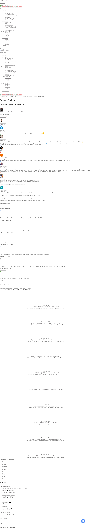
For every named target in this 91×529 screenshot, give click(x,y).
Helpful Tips (8, 32)
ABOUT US (5, 38)
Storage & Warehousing (10, 27)
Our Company (8, 42)
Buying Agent (8, 22)
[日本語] (13, 6)
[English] (5, 6)
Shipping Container (9, 30)
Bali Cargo (7, 17)
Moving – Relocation (9, 18)
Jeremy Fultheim (4, 157)
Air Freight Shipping (9, 13)
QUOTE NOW (5, 45)
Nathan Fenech (3, 190)
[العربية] (1, 6)
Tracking (7, 35)
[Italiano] (12, 6)
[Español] (20, 6)
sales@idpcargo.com (7, 502)
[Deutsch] (9, 6)
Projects (7, 34)
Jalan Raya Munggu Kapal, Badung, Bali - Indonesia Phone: (8, 496)
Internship (7, 44)
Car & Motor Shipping (10, 19)
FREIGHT (4, 12)
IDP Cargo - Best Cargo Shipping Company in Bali (11, 111)
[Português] (17, 6)
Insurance (7, 29)
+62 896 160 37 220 (7, 510)
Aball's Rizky (3, 150)
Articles (6, 36)
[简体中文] (2, 6)
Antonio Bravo (3, 166)
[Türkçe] (22, 6)
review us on (3, 117)
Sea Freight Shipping (9, 14)
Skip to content (3, 0)
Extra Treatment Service (10, 26)
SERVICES (5, 21)
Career (6, 43)
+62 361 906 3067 (10, 497)
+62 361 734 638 (10, 490)
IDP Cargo (2, 3)
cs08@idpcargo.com (7, 503)
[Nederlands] (4, 6)
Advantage (7, 39)
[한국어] (15, 6)
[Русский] (18, 6)
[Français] (7, 6)
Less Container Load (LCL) (11, 16)
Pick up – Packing (9, 23)
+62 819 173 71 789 (7, 508)
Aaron (1, 177)
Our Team (7, 40)
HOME (4, 10)
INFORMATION (6, 31)
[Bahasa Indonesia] (10, 6)
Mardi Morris (3, 139)
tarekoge (2, 130)
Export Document (9, 25)
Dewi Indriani (3, 123)
